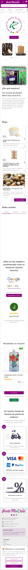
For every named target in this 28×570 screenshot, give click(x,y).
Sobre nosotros (19, 9)
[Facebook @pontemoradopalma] (11, 515)
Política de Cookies (10, 555)
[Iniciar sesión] (23, 2)
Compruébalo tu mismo (14, 295)
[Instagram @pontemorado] (14, 515)
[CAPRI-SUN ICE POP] (14, 360)
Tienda (9, 9)
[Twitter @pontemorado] (16, 515)
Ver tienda (14, 400)
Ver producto (14, 392)
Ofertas (5, 543)
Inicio (2, 9)
